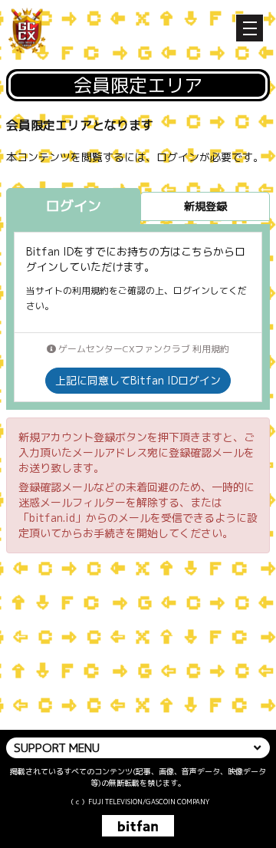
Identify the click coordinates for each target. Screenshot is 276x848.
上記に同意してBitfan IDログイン (138, 380)
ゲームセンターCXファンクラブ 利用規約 (142, 348)
